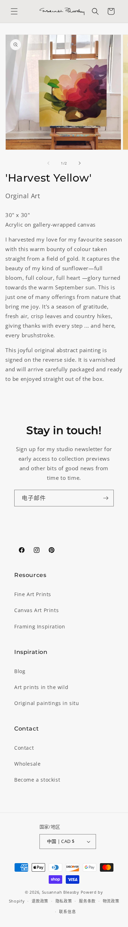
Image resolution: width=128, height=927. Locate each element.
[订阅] (105, 498)
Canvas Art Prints (36, 610)
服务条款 (87, 901)
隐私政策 (63, 901)
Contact (24, 747)
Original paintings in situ (46, 703)
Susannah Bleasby (60, 892)
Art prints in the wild (41, 687)
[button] (14, 11)
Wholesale (27, 763)
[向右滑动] (79, 163)
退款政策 (40, 901)
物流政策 (111, 901)
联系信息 (67, 911)
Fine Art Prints (32, 594)
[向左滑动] (48, 163)
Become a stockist (37, 779)
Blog (19, 671)
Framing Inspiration (39, 626)
